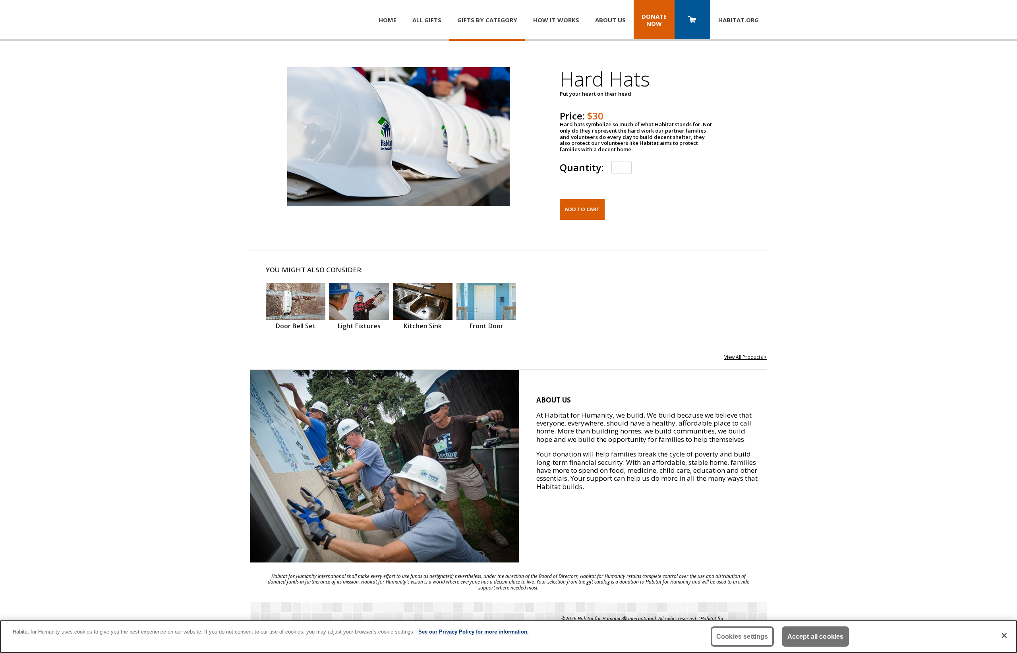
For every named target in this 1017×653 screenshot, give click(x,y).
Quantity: (581, 167)
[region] (508, 636)
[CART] (692, 20)
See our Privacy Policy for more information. (473, 632)
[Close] (1004, 635)
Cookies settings (742, 636)
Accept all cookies (815, 636)
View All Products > (745, 357)
